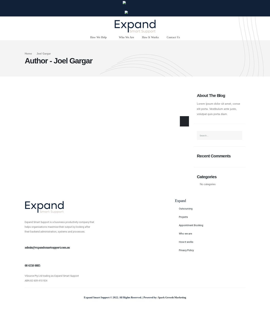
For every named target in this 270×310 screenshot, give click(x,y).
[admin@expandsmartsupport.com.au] (27, 240)
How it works (186, 241)
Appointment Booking (191, 225)
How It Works (150, 37)
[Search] (184, 121)
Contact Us (173, 37)
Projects (183, 216)
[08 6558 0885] (27, 258)
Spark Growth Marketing (172, 297)
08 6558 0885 (32, 265)
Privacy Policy (186, 250)
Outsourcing (186, 208)
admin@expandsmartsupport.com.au (47, 247)
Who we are (185, 233)
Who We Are (126, 37)
